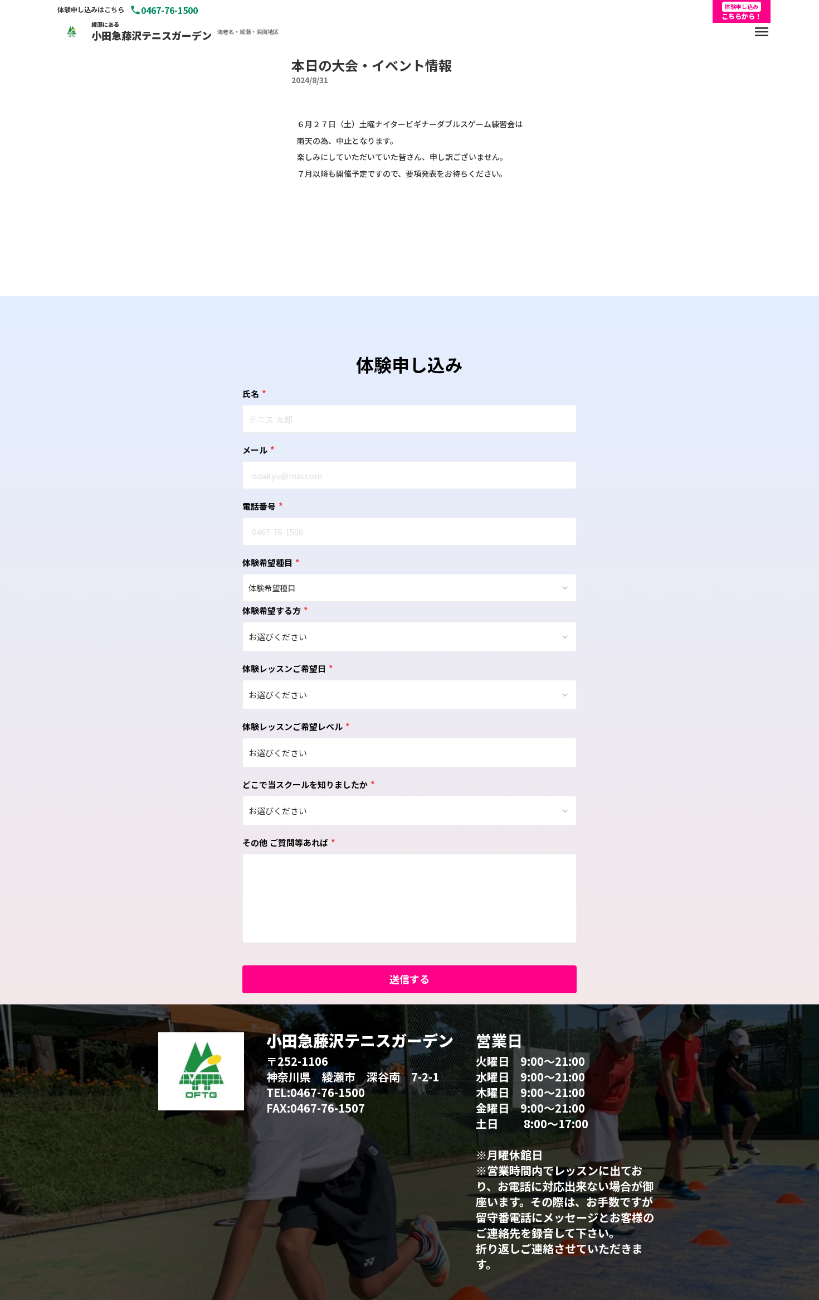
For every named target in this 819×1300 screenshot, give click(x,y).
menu (762, 32)
